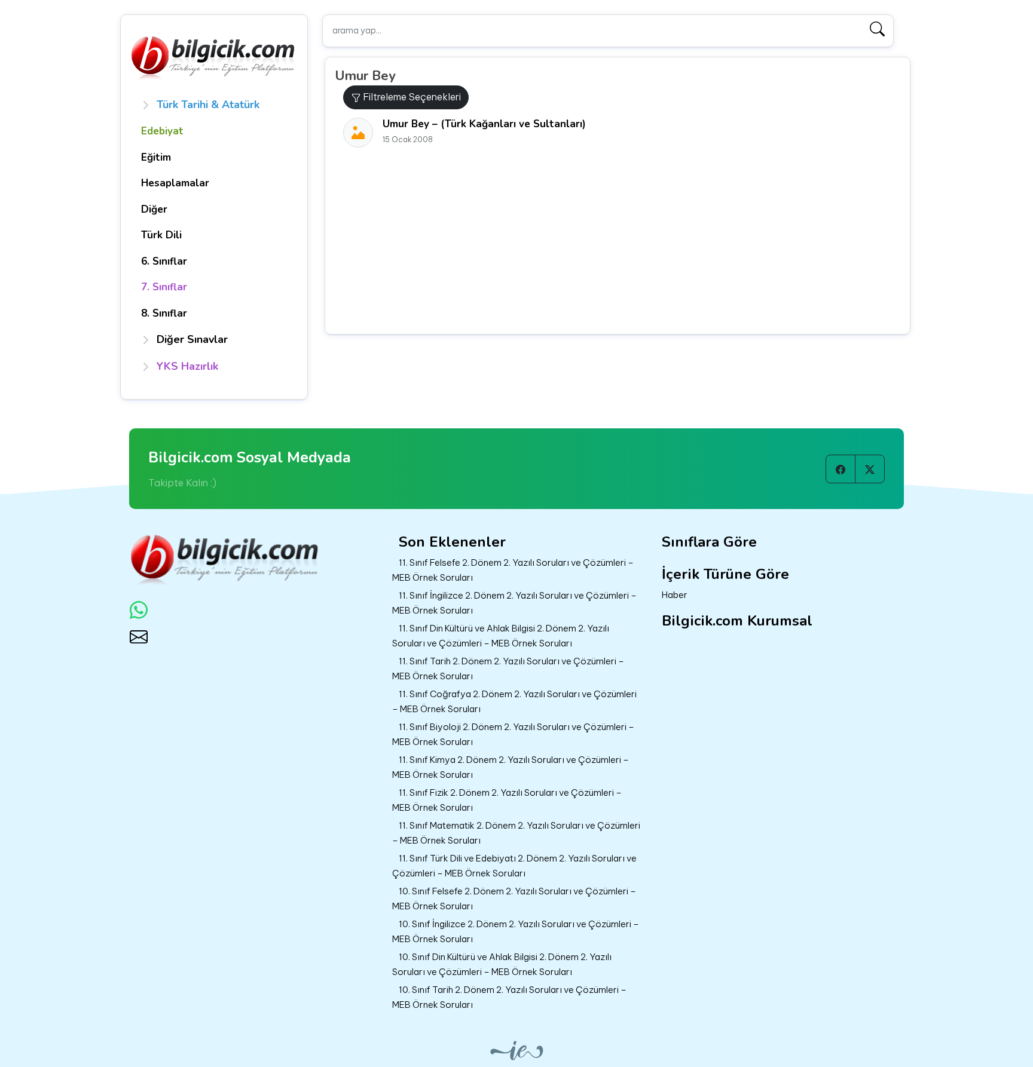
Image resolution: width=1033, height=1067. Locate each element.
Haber (674, 594)
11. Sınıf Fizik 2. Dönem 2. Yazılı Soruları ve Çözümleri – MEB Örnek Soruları (507, 800)
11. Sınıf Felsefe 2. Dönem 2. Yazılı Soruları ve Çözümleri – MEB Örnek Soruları (513, 570)
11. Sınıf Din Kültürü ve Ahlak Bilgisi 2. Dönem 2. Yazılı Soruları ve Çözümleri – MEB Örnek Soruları (500, 636)
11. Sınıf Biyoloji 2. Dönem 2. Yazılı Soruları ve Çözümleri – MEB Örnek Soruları (513, 734)
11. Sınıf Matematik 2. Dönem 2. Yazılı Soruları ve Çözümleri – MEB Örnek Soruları (516, 833)
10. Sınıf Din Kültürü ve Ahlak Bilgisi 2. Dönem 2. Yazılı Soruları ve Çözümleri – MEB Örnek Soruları (502, 964)
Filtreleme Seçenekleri (410, 97)
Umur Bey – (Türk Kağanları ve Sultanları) (484, 124)
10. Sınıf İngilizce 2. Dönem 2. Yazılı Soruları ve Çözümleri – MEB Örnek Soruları (515, 931)
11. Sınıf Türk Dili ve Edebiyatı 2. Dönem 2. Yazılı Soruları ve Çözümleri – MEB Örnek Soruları (514, 866)
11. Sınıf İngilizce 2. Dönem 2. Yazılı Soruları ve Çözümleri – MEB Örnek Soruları (514, 603)
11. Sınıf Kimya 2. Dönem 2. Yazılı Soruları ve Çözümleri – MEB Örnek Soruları (510, 767)
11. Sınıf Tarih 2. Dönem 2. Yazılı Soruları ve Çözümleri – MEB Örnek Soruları (508, 668)
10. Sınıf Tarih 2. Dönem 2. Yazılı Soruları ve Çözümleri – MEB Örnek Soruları (509, 997)
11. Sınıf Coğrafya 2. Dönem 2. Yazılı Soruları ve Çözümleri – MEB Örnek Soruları (514, 701)
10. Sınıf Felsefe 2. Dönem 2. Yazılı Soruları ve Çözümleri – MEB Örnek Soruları (514, 898)
